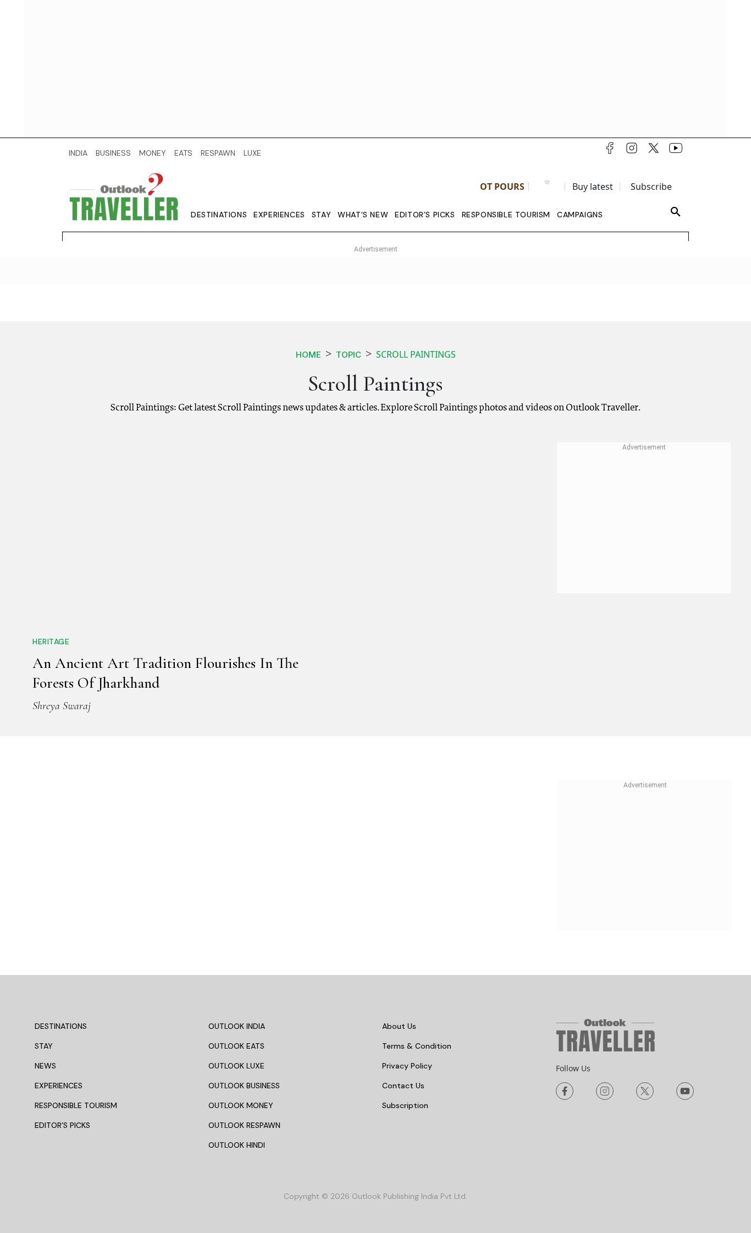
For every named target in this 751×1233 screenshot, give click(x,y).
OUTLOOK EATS (236, 1046)
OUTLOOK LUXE (236, 1066)
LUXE (252, 153)
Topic (348, 354)
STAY (44, 1046)
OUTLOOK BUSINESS (244, 1085)
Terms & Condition (416, 1046)
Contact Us (403, 1085)
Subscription (405, 1105)
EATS (183, 153)
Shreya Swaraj (61, 706)
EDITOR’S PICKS (62, 1125)
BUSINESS (113, 153)
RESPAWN (218, 153)
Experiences (279, 215)
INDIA (78, 153)
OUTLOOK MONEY (240, 1105)
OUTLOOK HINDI (236, 1145)
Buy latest (592, 186)
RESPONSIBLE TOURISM (76, 1105)
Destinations (219, 215)
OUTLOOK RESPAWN (244, 1125)
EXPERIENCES (58, 1085)
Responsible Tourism (506, 215)
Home (308, 354)
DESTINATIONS (61, 1026)
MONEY (152, 153)
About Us (399, 1026)
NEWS (45, 1066)
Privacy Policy (407, 1066)
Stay (321, 215)
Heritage (50, 641)
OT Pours (502, 186)
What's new (363, 215)
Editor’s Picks (425, 215)
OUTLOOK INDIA (236, 1026)
